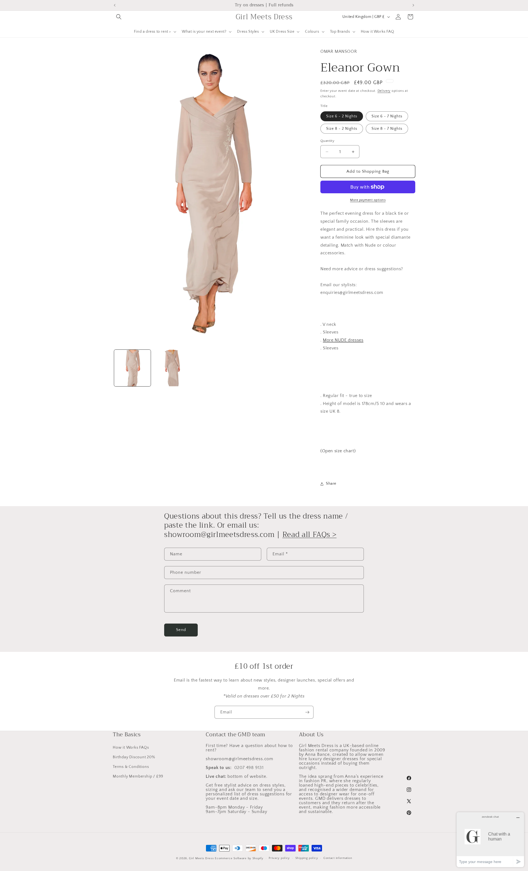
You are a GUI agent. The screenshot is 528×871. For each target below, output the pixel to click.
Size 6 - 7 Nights (387, 116)
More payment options (368, 200)
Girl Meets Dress (201, 858)
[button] (119, 17)
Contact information (337, 858)
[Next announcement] (413, 5)
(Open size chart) (338, 450)
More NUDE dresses (343, 340)
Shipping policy (306, 858)
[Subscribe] (307, 712)
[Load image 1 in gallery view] (132, 368)
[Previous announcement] (115, 5)
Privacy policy (279, 858)
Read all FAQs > (309, 534)
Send (181, 629)
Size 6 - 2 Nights (341, 116)
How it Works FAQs (131, 747)
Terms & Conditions (131, 767)
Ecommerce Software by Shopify (239, 858)
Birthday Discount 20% (134, 757)
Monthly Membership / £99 (138, 776)
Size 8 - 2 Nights (341, 128)
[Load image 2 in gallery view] (171, 368)
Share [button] (331, 483)
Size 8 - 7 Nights (387, 128)
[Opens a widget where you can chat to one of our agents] (490, 839)
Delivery (384, 91)
